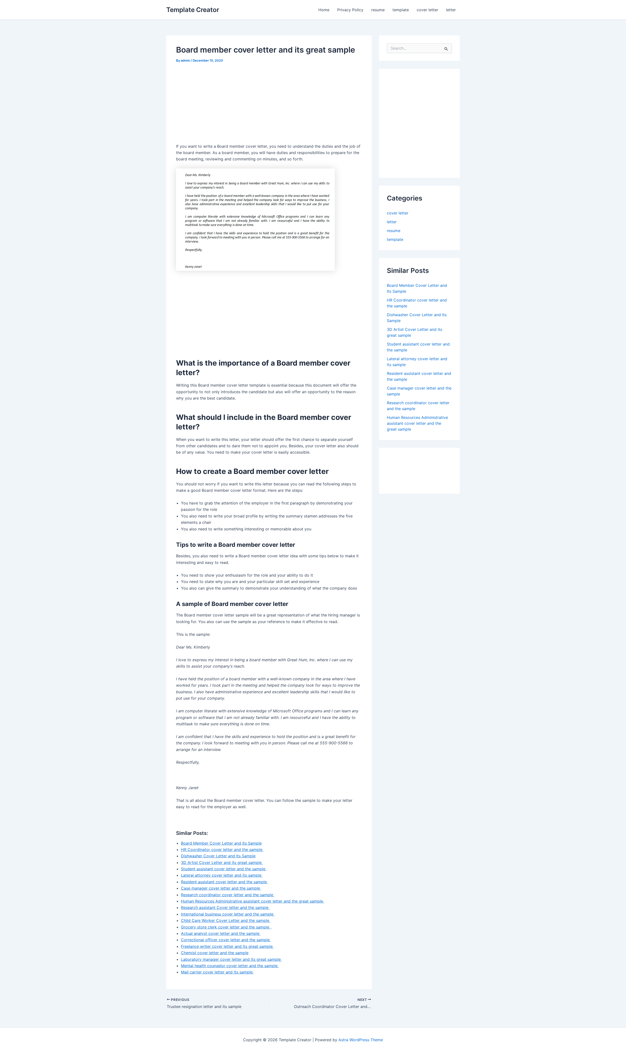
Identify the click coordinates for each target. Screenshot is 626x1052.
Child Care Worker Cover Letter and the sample (225, 920)
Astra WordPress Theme (360, 1039)
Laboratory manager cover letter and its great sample (231, 959)
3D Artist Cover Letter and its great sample (222, 862)
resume (378, 9)
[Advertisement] (217, 105)
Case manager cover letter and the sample (221, 888)
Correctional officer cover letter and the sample (226, 939)
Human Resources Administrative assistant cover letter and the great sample (252, 901)
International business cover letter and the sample (228, 914)
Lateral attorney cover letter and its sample (222, 875)
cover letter (427, 9)
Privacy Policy (350, 9)
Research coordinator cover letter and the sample (227, 894)
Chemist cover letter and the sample (214, 952)
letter (451, 9)
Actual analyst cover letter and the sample (221, 933)
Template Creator (192, 9)
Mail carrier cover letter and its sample (217, 972)
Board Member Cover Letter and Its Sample (221, 843)
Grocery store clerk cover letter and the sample (226, 927)
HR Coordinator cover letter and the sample (222, 849)
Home (323, 9)
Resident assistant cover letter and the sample (224, 881)
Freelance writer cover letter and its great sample (227, 946)
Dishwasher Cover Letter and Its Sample (218, 855)
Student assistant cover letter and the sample (224, 868)
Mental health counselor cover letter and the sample (230, 965)
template (400, 9)
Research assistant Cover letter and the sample (225, 907)
